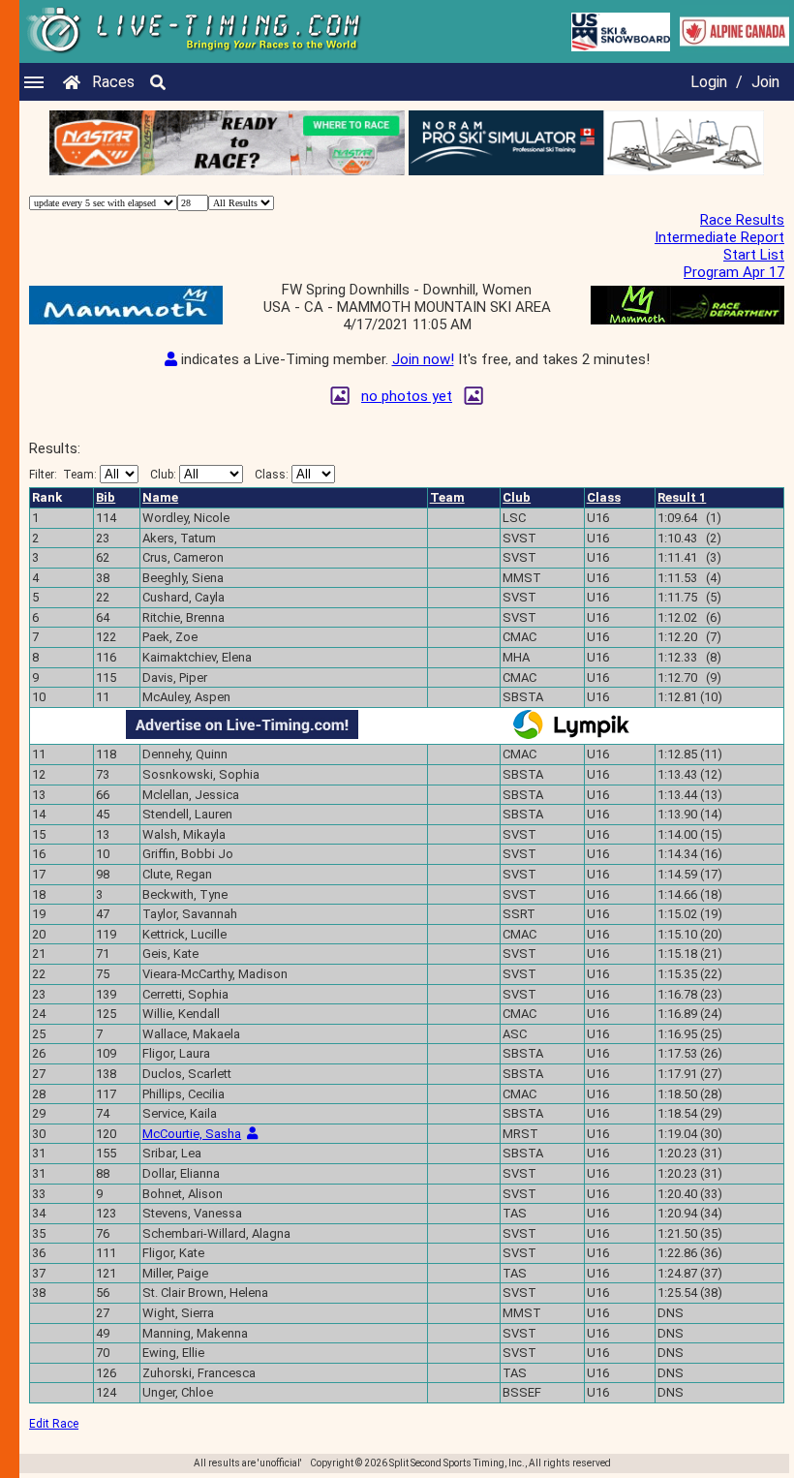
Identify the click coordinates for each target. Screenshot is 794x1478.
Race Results (742, 220)
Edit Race (53, 1424)
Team (447, 497)
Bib (105, 497)
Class (604, 497)
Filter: (63, 474)
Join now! (423, 359)
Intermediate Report (719, 237)
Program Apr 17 (734, 272)
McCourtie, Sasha (191, 1133)
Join (765, 82)
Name (160, 497)
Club (517, 497)
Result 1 (681, 497)
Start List (753, 254)
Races (113, 82)
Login (708, 82)
